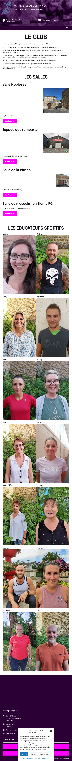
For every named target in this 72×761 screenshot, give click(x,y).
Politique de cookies (30, 758)
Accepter (24, 754)
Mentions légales (43, 758)
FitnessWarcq (10, 733)
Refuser (33, 754)
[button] (51, 731)
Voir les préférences (45, 754)
